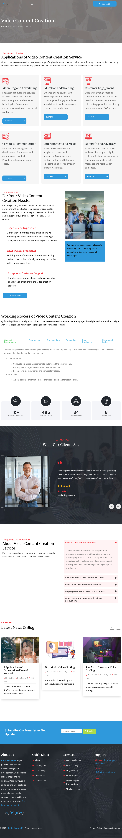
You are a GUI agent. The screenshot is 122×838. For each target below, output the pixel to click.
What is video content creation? (80, 542)
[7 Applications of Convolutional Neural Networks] (20, 650)
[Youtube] (21, 813)
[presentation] (111, 506)
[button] (91, 542)
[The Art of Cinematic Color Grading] (102, 650)
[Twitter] (12, 813)
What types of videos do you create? (83, 584)
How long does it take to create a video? (84, 577)
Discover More (15, 295)
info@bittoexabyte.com (104, 772)
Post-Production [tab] (87, 341)
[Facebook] (7, 813)
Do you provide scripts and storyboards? (85, 591)
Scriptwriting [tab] (35, 340)
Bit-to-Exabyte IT (22, 678)
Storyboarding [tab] (53, 340)
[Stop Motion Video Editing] (61, 650)
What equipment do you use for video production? (83, 599)
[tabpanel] (61, 366)
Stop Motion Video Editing (60, 667)
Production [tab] (71, 340)
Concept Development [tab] (10, 341)
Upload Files (104, 4)
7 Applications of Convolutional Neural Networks (16, 670)
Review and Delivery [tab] (107, 341)
